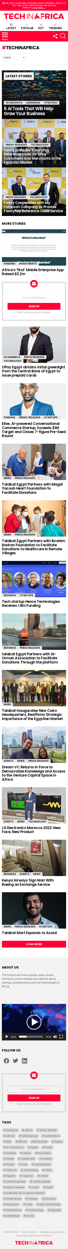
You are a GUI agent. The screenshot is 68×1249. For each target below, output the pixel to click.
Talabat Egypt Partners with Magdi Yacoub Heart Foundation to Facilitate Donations (32, 488)
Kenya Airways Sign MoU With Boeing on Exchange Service (28, 882)
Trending (55, 28)
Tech (29, 1204)
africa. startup (48, 1130)
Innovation (44, 1153)
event (48, 1147)
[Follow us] (55, 36)
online (44, 1176)
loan (24, 1164)
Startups (51, 417)
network (11, 1170)
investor (47, 1159)
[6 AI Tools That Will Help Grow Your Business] (34, 94)
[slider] (31, 1037)
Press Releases (16, 197)
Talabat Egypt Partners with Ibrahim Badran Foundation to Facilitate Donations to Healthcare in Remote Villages (33, 547)
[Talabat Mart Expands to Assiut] (34, 910)
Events (8, 761)
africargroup (30, 1136)
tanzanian (12, 1204)
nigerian (28, 1176)
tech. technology (50, 1204)
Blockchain (40, 1141)
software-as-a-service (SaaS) (25, 1193)
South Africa (13, 1198)
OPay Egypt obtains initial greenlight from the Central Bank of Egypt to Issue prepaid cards (33, 371)
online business (16, 1181)
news (48, 1170)
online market (41, 1181)
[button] (34, 1022)
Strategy (50, 102)
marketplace (43, 1164)
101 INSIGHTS (14, 102)
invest (10, 1159)
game (27, 1153)
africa (28, 1130)
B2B (8, 1141)
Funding (9, 263)
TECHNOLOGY (39, 197)
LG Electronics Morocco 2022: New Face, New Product (31, 829)
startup (33, 1198)
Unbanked (12, 1216)
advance (12, 1130)
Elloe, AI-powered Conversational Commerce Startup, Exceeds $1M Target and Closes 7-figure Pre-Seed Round (34, 429)
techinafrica (13, 1210)
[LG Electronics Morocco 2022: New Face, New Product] (34, 805)
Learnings (33, 102)
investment (28, 1159)
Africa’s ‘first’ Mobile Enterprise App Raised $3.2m (33, 271)
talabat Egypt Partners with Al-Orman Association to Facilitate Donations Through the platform (30, 658)
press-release (15, 1187)
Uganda (56, 1210)
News (7, 478)
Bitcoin (23, 1141)
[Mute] (55, 1037)
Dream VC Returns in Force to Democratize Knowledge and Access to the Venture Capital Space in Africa (33, 773)
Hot (41, 28)
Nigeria (10, 1176)
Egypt (34, 1147)
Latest (11, 28)
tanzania (50, 1198)
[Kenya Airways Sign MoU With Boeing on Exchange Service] (34, 858)
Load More (34, 944)
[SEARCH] (63, 36)
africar (10, 1136)
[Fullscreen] (61, 1037)
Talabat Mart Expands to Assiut (29, 932)
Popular (27, 28)
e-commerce (14, 1147)
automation (52, 1136)
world (30, 1216)
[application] (34, 1022)
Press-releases (16, 145)
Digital (58, 1141)
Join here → (39, 7)
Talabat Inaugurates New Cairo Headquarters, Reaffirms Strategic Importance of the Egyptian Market (32, 714)
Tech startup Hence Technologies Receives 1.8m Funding (31, 603)
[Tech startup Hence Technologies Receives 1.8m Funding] (34, 579)
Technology (40, 145)
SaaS (49, 1187)
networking (31, 1170)
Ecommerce (12, 357)
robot (35, 1187)
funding (11, 1153)
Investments (28, 263)
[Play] (7, 1037)
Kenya (10, 1164)
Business (10, 595)
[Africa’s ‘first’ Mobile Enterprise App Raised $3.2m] (34, 247)
